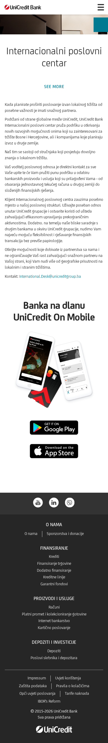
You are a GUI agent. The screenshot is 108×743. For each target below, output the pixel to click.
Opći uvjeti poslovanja (38, 693)
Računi (54, 607)
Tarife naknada (77, 693)
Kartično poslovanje (54, 627)
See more (54, 86)
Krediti (54, 556)
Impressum (37, 678)
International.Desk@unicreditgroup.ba (50, 276)
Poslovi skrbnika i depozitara (54, 658)
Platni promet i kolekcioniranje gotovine (54, 614)
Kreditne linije (54, 577)
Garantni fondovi (54, 584)
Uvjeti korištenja (68, 678)
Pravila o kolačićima (72, 686)
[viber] (70, 502)
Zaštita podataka (33, 686)
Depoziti (54, 651)
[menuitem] (100, 30)
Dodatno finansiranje (54, 570)
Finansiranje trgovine (54, 563)
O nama (31, 533)
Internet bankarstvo (54, 620)
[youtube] (38, 502)
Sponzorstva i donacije (65, 533)
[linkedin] (54, 502)
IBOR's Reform (49, 701)
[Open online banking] (86, 7)
